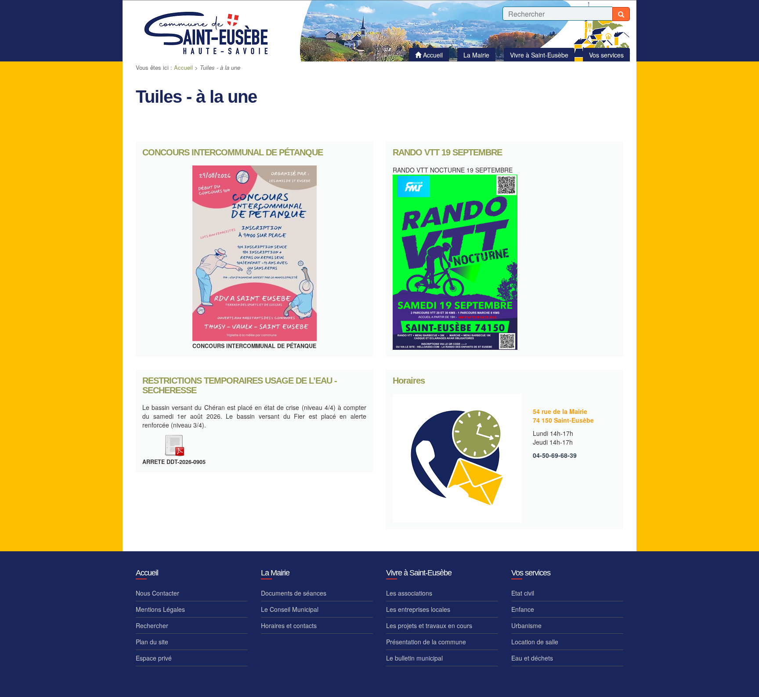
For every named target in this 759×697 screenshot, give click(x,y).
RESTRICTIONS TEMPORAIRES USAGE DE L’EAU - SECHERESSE (239, 385)
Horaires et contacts (289, 625)
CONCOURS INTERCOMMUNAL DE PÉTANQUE (232, 152)
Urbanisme (526, 625)
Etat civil (522, 593)
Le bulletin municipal (414, 658)
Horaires (409, 380)
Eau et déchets (532, 658)
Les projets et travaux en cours (429, 625)
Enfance (522, 609)
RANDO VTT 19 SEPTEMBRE (447, 152)
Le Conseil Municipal (289, 609)
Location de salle (534, 641)
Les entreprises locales (418, 609)
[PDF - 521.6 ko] (174, 444)
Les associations (409, 593)
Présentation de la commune (426, 641)
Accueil (183, 67)
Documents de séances (293, 593)
